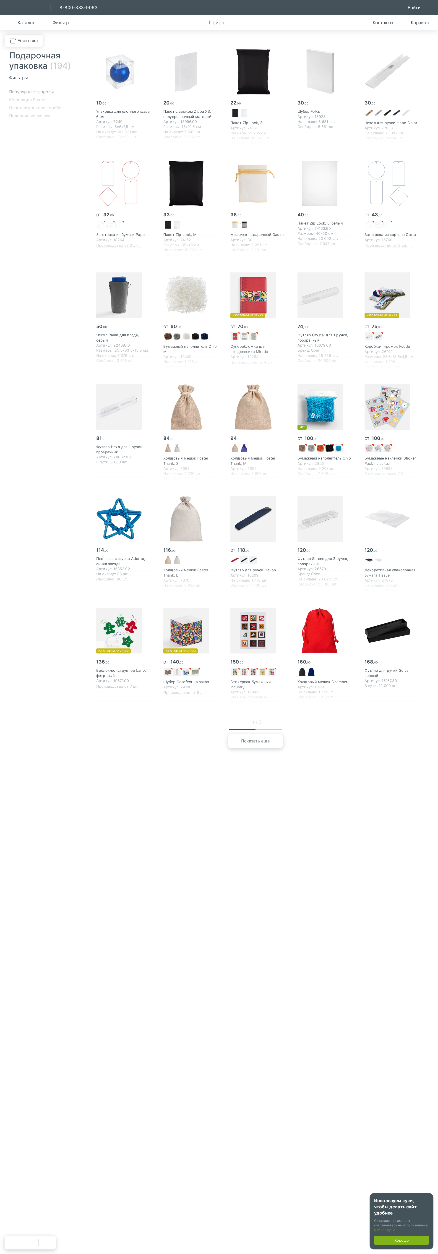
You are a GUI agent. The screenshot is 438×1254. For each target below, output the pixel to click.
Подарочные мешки (30, 115)
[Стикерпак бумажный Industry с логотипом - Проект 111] (257, 630)
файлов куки (384, 1230)
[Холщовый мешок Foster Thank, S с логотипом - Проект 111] (190, 407)
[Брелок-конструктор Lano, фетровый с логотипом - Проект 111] (123, 630)
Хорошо (401, 1240)
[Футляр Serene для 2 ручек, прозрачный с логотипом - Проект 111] (324, 519)
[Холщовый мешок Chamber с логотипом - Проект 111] (324, 630)
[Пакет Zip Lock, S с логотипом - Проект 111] (257, 71)
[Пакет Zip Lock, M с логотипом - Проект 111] (190, 183)
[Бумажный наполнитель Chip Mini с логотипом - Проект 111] (190, 295)
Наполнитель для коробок (36, 107)
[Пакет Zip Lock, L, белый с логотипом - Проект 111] (324, 183)
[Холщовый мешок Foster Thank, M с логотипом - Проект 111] (257, 407)
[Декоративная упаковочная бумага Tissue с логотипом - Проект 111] (392, 519)
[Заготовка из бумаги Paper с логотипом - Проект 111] (123, 183)
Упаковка (28, 40)
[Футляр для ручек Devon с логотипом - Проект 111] (257, 519)
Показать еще (255, 740)
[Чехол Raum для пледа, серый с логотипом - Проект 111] (123, 295)
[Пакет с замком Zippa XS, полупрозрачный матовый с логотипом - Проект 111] (190, 71)
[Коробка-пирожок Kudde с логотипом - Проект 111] (392, 295)
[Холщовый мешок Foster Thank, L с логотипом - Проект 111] (190, 519)
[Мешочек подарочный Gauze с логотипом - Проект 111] (257, 183)
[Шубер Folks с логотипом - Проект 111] (324, 71)
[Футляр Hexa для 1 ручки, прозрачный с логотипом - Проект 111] (123, 407)
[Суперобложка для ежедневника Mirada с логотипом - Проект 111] (257, 295)
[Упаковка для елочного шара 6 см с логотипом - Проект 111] (123, 71)
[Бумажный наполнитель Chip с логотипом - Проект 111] (324, 407)
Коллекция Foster (27, 99)
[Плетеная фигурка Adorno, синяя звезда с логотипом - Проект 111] (123, 519)
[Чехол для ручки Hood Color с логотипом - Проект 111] (392, 71)
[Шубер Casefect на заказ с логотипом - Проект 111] (190, 630)
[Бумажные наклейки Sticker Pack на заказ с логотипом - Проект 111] (392, 407)
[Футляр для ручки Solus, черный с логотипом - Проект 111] (392, 630)
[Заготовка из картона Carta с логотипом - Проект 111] (392, 183)
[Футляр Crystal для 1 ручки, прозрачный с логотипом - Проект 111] (324, 295)
